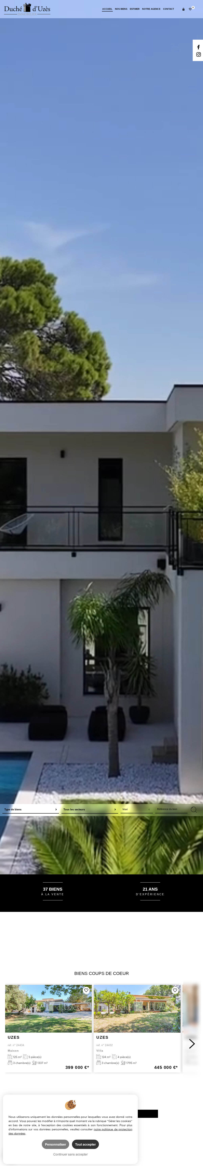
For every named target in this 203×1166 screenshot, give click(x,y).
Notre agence (151, 9)
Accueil (107, 9)
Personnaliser (55, 1144)
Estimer (135, 9)
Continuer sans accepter (70, 1154)
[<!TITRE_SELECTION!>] (86, 990)
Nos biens (121, 9)
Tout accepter (85, 1144)
